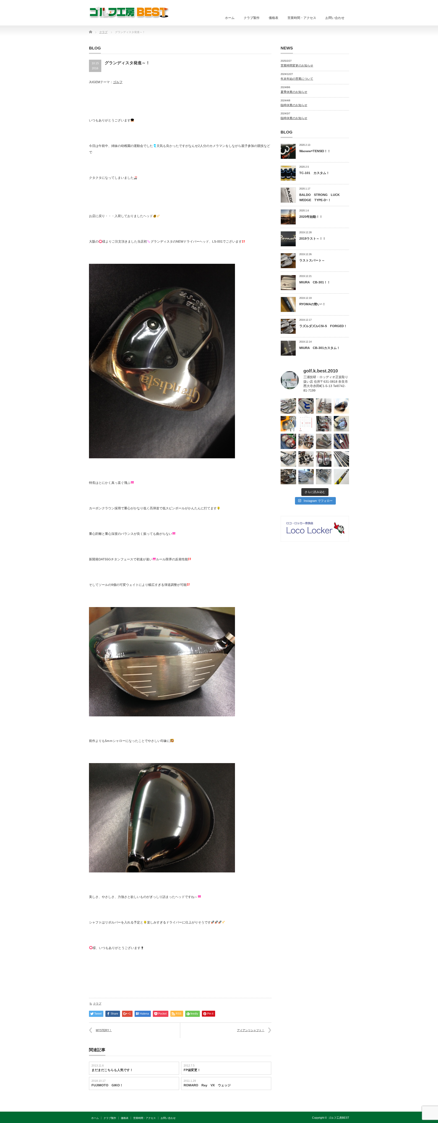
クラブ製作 (252, 18)
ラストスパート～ (312, 260)
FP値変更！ (192, 1070)
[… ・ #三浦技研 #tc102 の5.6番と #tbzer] (306, 441)
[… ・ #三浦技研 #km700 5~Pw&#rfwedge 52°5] (306, 477)
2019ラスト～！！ (312, 238)
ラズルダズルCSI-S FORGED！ (323, 326)
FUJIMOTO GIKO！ (107, 1085)
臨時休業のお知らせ (294, 105)
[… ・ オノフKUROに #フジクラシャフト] (341, 459)
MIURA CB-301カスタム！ (319, 348)
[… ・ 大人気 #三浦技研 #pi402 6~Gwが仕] (323, 477)
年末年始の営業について (297, 78)
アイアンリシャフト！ (250, 1030)
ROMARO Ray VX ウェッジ (207, 1085)
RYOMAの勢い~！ (312, 304)
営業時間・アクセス (301, 18)
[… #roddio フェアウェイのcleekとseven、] (288, 441)
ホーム (230, 18)
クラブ (97, 1003)
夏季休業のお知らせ (294, 92)
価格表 (273, 18)
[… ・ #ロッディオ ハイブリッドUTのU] (323, 459)
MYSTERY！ (104, 1030)
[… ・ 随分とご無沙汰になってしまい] (288, 477)
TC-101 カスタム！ (314, 173)
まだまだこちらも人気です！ (112, 1070)
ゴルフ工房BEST (338, 1117)
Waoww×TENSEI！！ (315, 151)
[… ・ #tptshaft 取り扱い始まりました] (341, 477)
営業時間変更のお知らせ (297, 65)
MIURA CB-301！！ (314, 282)
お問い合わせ (334, 18)
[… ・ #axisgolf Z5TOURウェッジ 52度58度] (341, 406)
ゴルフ (118, 82)
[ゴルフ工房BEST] (129, 12)
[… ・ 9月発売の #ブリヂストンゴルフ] (288, 406)
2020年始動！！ (311, 216)
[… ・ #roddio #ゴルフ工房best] (341, 441)
